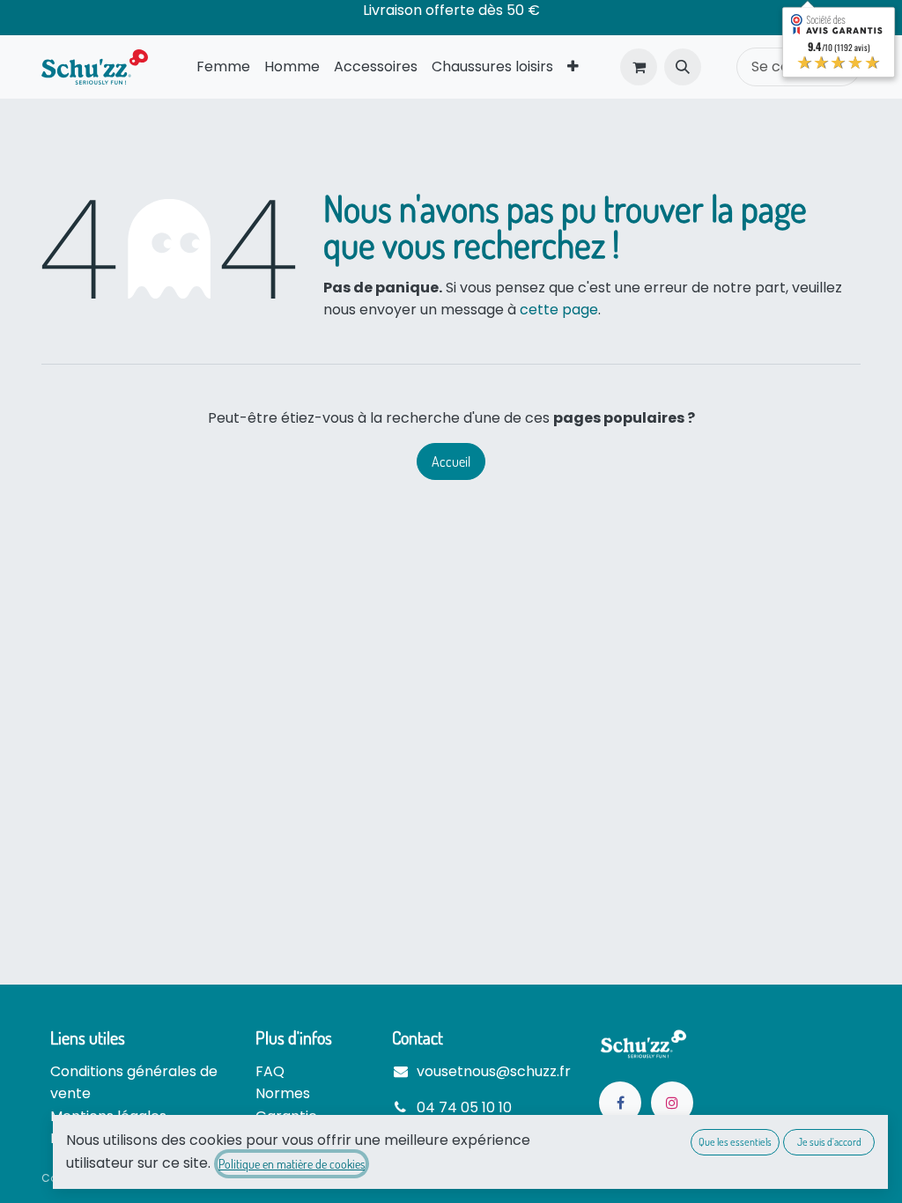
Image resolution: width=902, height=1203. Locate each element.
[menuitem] (223, 66)
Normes (282, 1093)
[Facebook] (620, 1102)
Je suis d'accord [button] (829, 1141)
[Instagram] (672, 1102)
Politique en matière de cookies (291, 1163)
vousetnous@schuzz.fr (494, 1071)
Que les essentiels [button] (735, 1141)
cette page (559, 309)
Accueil (451, 461)
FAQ (270, 1071)
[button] (682, 66)
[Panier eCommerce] (638, 66)
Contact (417, 1037)
